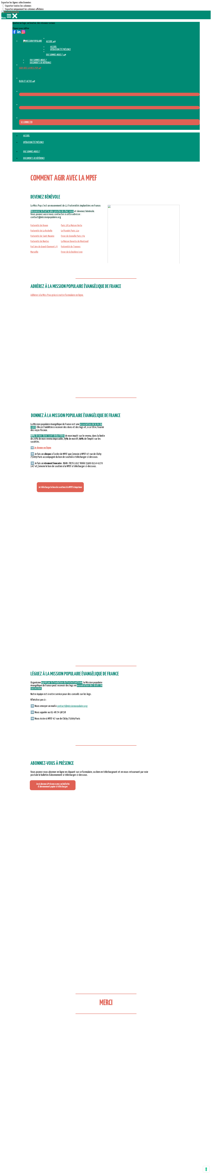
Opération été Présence (60, 49)
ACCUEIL (53, 47)
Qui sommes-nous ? (38, 60)
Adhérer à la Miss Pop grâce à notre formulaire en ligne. (56, 295)
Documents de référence (40, 62)
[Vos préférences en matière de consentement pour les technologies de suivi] (206, 1169)
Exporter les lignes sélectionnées (16, 2)
